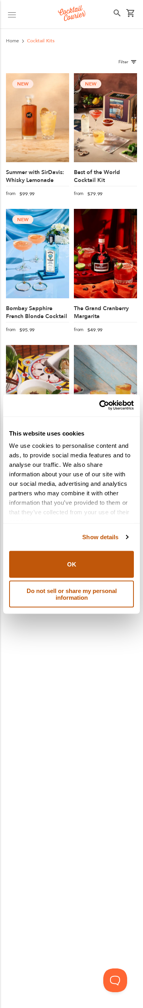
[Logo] (71, 14)
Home (12, 41)
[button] (12, 14)
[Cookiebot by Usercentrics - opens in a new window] (101, 405)
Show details (100, 537)
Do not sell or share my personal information (72, 594)
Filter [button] (123, 62)
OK (71, 564)
